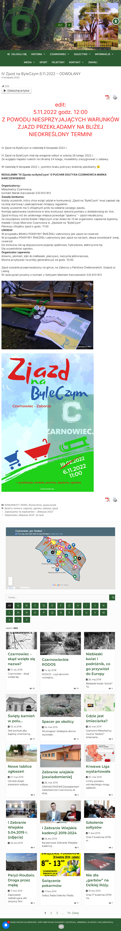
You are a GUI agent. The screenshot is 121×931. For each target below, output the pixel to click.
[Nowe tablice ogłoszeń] (21, 753)
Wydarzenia (35, 505)
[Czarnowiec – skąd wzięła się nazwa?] (21, 640)
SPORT (43, 62)
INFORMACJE (102, 54)
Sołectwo (80, 54)
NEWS (24, 505)
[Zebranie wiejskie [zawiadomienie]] (60, 756)
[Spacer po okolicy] (60, 705)
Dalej (75, 913)
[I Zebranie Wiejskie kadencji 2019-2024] (60, 811)
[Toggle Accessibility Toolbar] (115, 21)
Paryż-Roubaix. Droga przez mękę (21, 880)
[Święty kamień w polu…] (21, 702)
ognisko (37, 508)
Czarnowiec (58, 54)
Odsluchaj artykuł (18, 90)
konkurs (18, 508)
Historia (36, 54)
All (9, 605)
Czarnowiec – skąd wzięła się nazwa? (21, 659)
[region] (96, 25)
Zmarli (92, 62)
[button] (69, 25)
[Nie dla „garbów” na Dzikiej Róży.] (99, 862)
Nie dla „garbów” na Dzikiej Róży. (97, 880)
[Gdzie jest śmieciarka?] (99, 702)
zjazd (55, 508)
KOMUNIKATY (12, 505)
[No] (117, 924)
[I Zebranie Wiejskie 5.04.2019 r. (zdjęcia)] (21, 809)
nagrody (27, 508)
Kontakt (75, 62)
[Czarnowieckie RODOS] (60, 643)
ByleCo (8, 508)
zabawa (47, 508)
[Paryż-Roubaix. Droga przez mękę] (21, 862)
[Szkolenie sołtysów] (99, 809)
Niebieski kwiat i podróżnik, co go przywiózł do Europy (98, 664)
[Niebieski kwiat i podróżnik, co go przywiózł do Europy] (99, 640)
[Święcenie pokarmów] (60, 864)
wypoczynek (49, 505)
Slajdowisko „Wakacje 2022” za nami (24, 515)
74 (69, 913)
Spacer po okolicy (58, 721)
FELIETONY (58, 62)
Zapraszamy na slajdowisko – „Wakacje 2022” (29, 511)
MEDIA (28, 62)
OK (61, 926)
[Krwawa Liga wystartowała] (99, 753)
